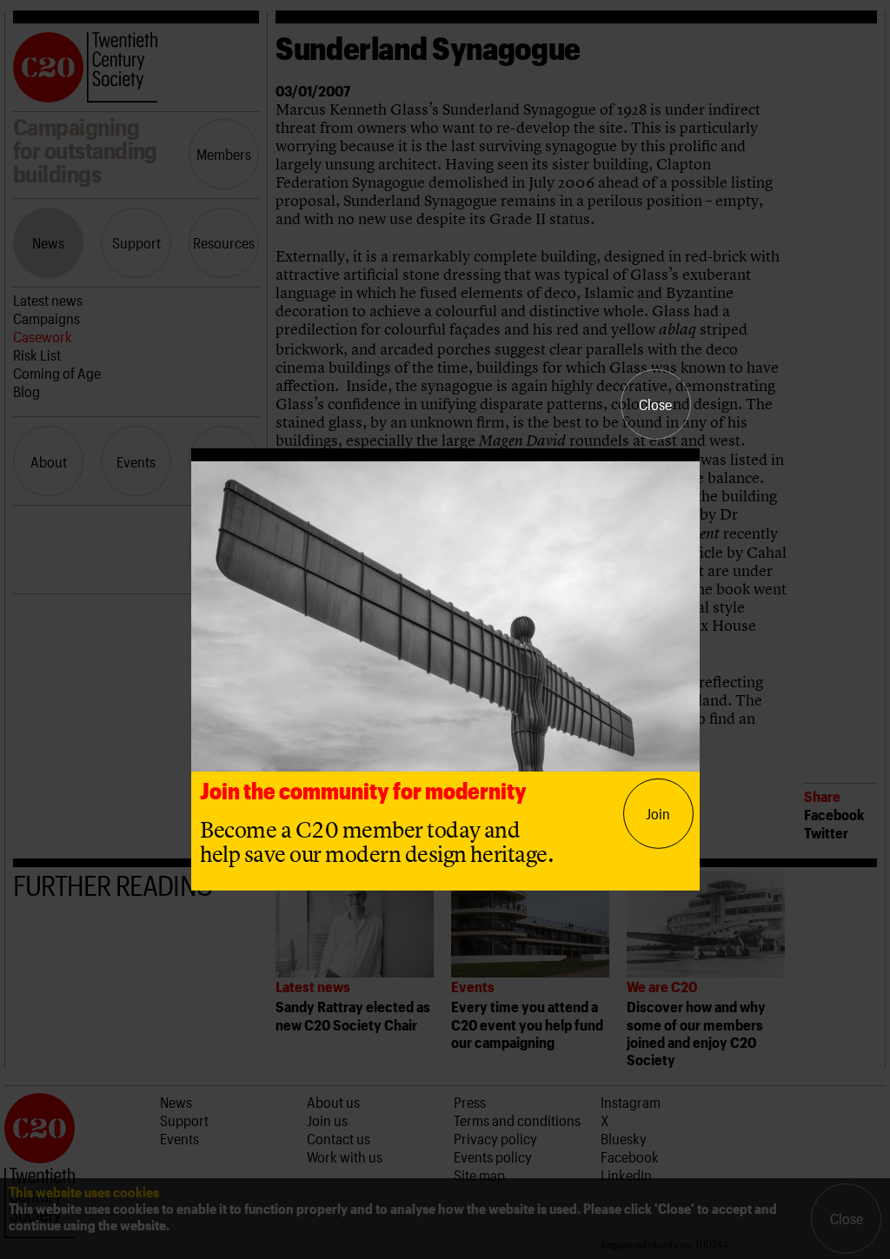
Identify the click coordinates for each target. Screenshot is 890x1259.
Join (658, 813)
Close (655, 404)
